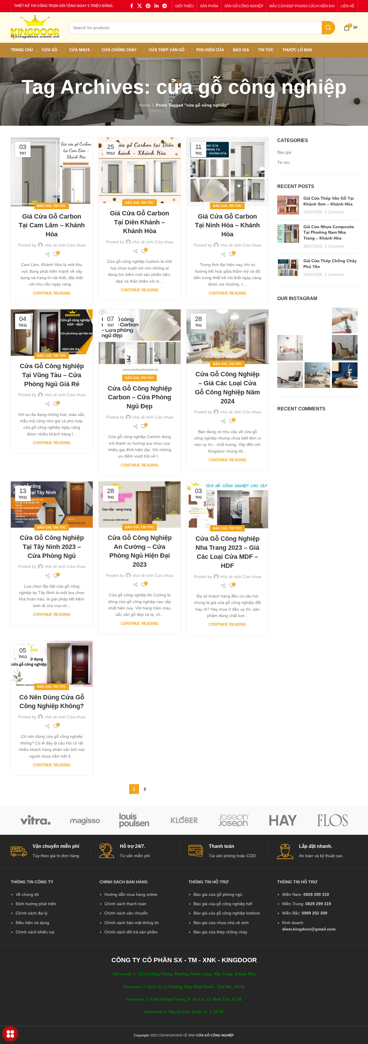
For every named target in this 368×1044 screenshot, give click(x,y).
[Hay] (283, 820)
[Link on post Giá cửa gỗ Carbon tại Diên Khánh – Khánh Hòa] (140, 170)
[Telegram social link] (164, 5)
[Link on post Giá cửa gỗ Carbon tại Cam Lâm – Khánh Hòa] (52, 171)
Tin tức (59, 206)
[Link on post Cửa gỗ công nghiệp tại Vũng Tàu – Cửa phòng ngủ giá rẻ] (52, 332)
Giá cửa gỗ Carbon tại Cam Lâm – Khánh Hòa (52, 225)
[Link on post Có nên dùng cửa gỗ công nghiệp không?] (52, 664)
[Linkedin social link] (156, 5)
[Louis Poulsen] (134, 820)
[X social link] (139, 5)
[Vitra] (35, 820)
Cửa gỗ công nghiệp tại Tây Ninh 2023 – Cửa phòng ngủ (52, 546)
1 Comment (334, 212)
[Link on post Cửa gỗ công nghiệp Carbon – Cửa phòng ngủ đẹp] (140, 343)
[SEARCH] (328, 27)
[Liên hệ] (10, 1034)
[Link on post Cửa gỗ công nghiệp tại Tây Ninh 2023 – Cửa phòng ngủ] (52, 504)
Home (144, 105)
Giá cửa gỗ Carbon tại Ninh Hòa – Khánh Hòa (227, 225)
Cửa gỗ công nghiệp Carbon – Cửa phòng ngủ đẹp (140, 397)
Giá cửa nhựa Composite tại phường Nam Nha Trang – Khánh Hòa (328, 232)
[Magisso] (85, 820)
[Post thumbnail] (288, 205)
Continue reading (52, 293)
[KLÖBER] (184, 820)
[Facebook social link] (131, 5)
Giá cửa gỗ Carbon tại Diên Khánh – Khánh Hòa (139, 222)
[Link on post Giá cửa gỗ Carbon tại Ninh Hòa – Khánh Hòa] (227, 171)
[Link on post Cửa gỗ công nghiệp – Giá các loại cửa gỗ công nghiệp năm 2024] (227, 336)
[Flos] (332, 820)
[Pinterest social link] (148, 5)
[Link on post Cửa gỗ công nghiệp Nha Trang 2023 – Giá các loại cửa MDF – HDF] (227, 505)
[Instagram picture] (290, 320)
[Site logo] (35, 27)
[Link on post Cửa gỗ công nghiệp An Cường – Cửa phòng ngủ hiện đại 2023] (140, 504)
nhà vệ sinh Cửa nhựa (65, 245)
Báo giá (44, 206)
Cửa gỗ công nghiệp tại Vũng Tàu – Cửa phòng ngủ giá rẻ (52, 375)
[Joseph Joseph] (233, 820)
